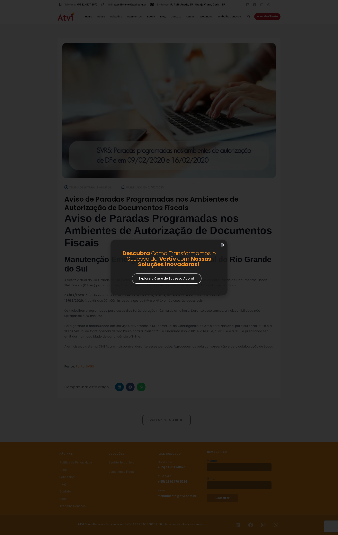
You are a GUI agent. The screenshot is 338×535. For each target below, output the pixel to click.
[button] (222, 245)
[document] (169, 267)
